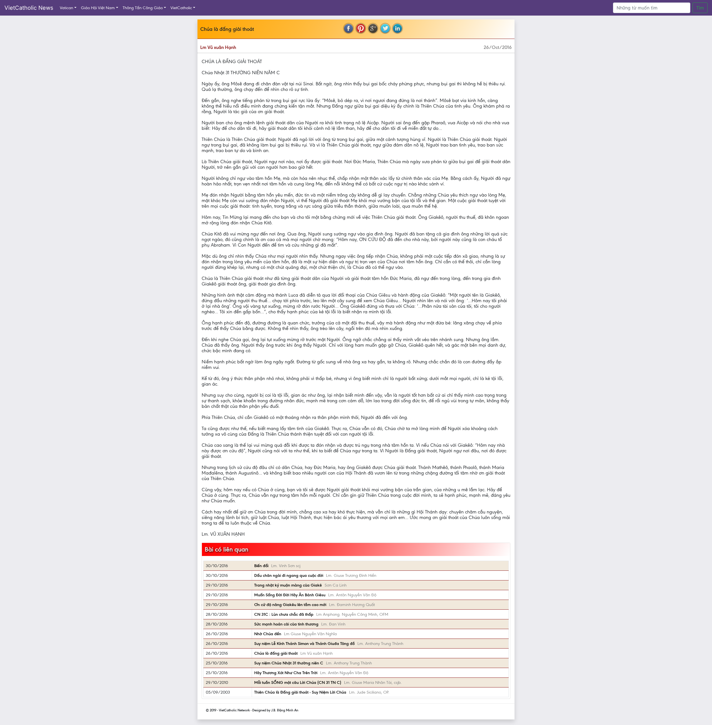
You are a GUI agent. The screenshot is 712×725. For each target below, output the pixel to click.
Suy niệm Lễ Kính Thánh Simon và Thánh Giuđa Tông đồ (304, 643)
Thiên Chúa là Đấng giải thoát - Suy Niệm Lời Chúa (300, 692)
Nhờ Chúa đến (267, 633)
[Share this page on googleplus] (373, 28)
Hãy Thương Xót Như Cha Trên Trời (285, 672)
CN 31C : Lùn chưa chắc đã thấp (283, 614)
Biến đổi (261, 565)
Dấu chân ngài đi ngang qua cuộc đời (288, 575)
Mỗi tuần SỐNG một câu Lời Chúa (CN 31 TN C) (297, 682)
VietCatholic (181, 7)
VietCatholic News (28, 7)
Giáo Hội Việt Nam (98, 7)
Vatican (66, 7)
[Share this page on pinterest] (360, 28)
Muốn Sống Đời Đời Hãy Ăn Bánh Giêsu (289, 594)
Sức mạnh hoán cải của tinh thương (286, 624)
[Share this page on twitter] (385, 28)
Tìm (700, 8)
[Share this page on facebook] (348, 28)
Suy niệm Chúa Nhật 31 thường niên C (288, 663)
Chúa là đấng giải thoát (276, 653)
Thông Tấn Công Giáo (143, 7)
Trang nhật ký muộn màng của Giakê (288, 585)
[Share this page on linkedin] (397, 28)
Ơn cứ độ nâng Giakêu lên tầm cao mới (290, 604)
